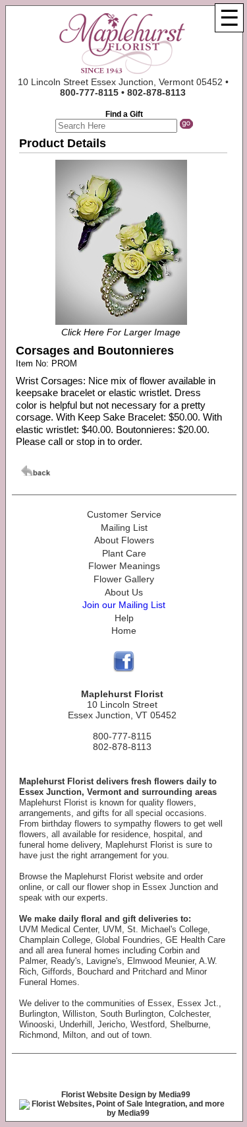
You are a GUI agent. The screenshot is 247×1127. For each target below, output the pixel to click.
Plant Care (124, 553)
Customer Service (124, 514)
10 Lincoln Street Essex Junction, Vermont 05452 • (123, 87)
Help (124, 618)
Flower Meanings (124, 566)
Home (123, 630)
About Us (124, 592)
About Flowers (124, 540)
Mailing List (124, 527)
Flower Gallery (124, 579)
